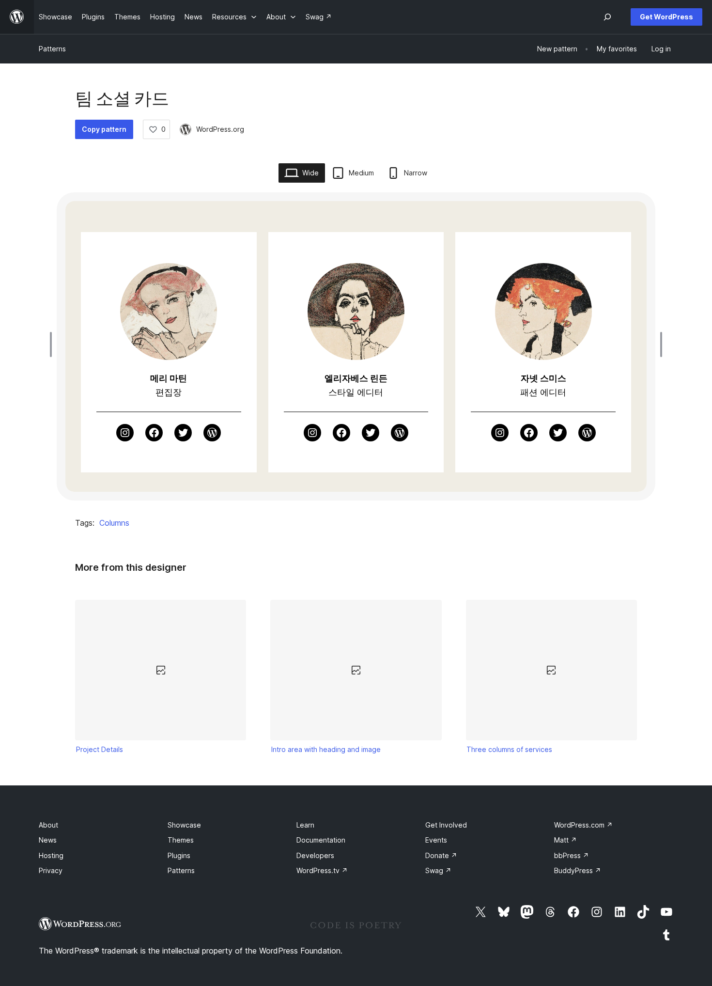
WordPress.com (583, 825)
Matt (565, 840)
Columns (114, 523)
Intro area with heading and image (326, 749)
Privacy (50, 870)
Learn (305, 825)
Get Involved (446, 825)
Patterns (52, 49)
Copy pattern (104, 129)
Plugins (179, 855)
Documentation (320, 840)
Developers (315, 855)
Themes (181, 840)
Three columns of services (509, 749)
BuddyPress (577, 870)
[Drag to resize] (53, 344)
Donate (441, 855)
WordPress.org (220, 129)
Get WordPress (666, 17)
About (48, 825)
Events (436, 840)
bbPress (571, 855)
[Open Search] (607, 17)
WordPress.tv (322, 870)
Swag (438, 870)
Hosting (51, 855)
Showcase (184, 825)
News (48, 840)
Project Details (99, 749)
